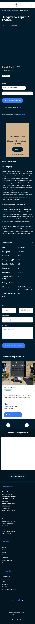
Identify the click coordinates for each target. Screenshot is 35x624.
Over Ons (4, 549)
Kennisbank (5, 557)
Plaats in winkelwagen (11, 100)
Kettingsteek (6, 268)
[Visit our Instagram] (19, 600)
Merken (4, 552)
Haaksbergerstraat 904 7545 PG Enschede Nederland (8, 523)
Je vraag (5, 325)
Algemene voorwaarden (14, 612)
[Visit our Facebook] (16, 600)
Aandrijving (6, 252)
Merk (3, 247)
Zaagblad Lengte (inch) (7, 277)
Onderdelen (5, 555)
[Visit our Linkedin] (12, 600)
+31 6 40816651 (18, 154)
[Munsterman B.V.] (17, 5)
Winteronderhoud (7, 560)
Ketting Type (6, 272)
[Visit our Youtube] (22, 600)
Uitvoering (5, 83)
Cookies (22, 612)
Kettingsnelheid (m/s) (9, 283)
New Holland (5, 587)
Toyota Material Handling (9, 589)
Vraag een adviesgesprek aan (14, 345)
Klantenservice (6, 576)
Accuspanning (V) (8, 260)
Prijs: (6, 404)
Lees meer (21, 114)
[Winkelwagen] (31, 5)
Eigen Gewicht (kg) (8, 264)
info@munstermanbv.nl (8, 503)
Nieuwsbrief (5, 563)
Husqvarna (5, 584)
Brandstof (5, 256)
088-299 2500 (6, 506)
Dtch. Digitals (20, 619)
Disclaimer (9, 610)
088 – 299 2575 (6, 533)
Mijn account (5, 579)
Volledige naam (6, 306)
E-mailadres (5, 315)
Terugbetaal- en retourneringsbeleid (17, 614)
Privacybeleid (16, 610)
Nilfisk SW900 (9, 388)
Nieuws (4, 547)
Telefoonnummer (24, 306)
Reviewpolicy (23, 610)
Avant (3, 581)
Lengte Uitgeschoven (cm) (9, 295)
